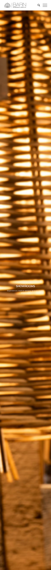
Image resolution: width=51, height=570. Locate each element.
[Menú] (43, 5)
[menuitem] (37, 5)
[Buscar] (37, 5)
